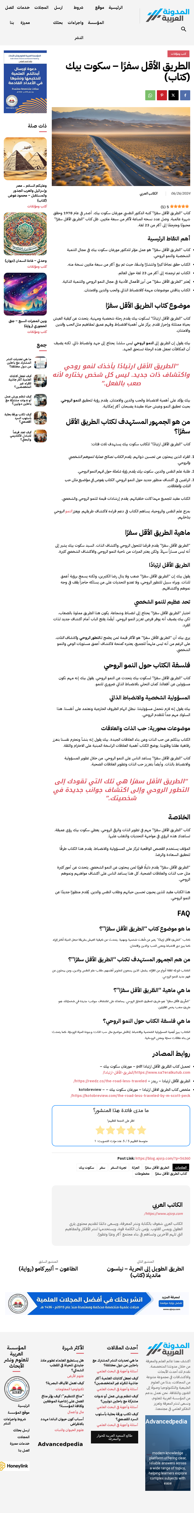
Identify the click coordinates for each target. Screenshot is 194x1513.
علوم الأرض (75, 1376)
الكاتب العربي (148, 194)
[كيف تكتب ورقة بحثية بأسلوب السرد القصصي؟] (40, 418)
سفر (102, 1167)
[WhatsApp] (150, 95)
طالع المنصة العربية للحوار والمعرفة (114, 1437)
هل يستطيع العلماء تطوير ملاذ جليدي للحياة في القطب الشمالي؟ (62, 1365)
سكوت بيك (86, 1167)
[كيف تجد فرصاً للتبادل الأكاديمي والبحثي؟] (40, 435)
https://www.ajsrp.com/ (163, 1213)
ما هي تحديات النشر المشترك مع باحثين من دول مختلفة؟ (19, 363)
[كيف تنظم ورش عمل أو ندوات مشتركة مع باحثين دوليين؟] (40, 400)
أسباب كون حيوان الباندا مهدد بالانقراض (62, 1421)
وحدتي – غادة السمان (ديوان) (26, 260)
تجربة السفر (118, 1167)
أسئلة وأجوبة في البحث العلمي (117, 1371)
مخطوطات (142, 1173)
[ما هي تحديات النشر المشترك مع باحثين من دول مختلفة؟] (40, 362)
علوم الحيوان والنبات (69, 1430)
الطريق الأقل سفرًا (157, 1167)
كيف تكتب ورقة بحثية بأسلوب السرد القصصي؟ (18, 418)
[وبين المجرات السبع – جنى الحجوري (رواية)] (25, 294)
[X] (173, 95)
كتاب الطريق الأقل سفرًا (171, 1173)
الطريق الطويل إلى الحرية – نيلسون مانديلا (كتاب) (145, 1272)
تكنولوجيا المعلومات (70, 1389)
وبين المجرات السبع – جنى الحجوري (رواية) (28, 323)
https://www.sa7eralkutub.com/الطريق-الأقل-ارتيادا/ (146, 1072)
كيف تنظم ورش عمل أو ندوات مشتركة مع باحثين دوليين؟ (18, 400)
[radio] (141, 1130)
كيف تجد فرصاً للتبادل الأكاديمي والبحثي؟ (20, 436)
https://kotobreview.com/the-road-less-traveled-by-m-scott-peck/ (130, 1095)
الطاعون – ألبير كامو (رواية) (48, 1268)
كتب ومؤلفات (37, 206)
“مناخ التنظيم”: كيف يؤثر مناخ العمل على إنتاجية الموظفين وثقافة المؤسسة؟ (62, 1401)
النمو (68, 511)
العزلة (135, 1167)
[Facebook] (185, 95)
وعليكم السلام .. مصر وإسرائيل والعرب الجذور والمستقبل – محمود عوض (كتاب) (27, 193)
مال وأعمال (75, 1412)
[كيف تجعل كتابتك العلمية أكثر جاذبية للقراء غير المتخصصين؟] (40, 380)
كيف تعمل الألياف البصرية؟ (65, 1383)
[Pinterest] (162, 95)
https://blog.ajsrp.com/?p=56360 (162, 1158)
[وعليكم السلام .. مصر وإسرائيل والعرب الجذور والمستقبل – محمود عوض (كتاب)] (25, 158)
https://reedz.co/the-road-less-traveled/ (110, 1081)
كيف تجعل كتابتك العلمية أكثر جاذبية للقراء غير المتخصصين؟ (20, 381)
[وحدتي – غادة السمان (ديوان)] (25, 233)
